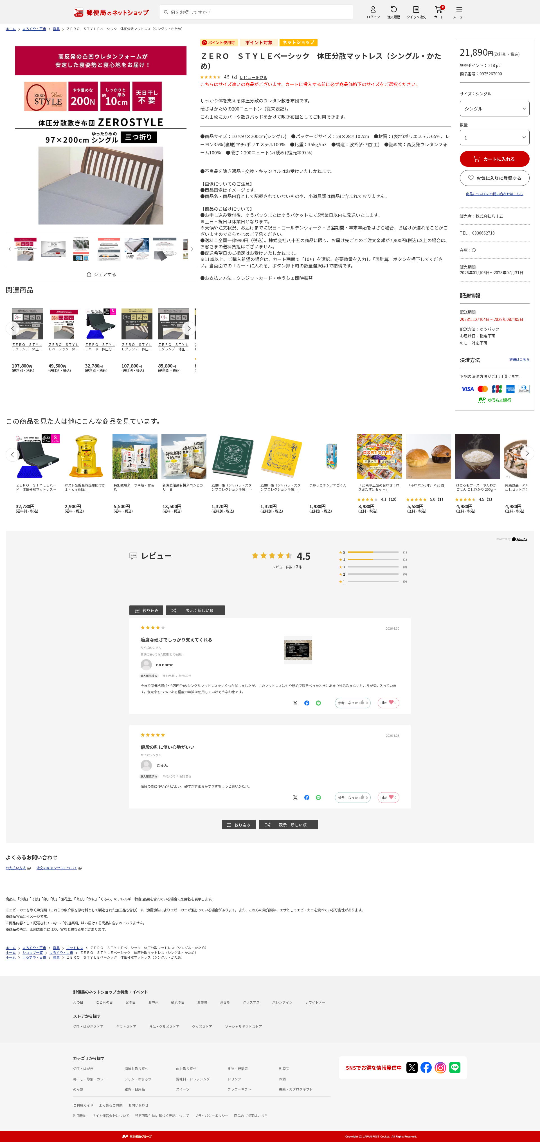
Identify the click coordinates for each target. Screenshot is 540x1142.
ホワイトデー (315, 1002)
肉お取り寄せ (186, 1068)
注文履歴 (393, 16)
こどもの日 (104, 1002)
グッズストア (202, 1026)
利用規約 (80, 1115)
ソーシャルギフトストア (243, 1026)
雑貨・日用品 (135, 1089)
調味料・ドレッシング (193, 1078)
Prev (10, 249)
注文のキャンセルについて (57, 867)
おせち (225, 1002)
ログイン (373, 16)
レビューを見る (253, 77)
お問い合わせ (138, 1105)
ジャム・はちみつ (138, 1078)
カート (439, 16)
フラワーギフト (239, 1089)
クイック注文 (416, 16)
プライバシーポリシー (211, 1115)
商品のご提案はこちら (251, 1115)
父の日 (130, 1002)
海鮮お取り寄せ (136, 1068)
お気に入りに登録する (498, 178)
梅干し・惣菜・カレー (90, 1078)
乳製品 (284, 1068)
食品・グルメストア (164, 1026)
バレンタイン (282, 1002)
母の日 (78, 1002)
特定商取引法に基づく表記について (162, 1115)
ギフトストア (126, 1026)
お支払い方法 (16, 867)
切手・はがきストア (88, 1026)
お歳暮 (202, 1002)
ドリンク (234, 1078)
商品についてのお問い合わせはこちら (494, 193)
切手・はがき (83, 1068)
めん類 (78, 1089)
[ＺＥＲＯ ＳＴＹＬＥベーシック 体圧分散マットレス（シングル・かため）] (25, 249)
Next (191, 249)
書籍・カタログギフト (296, 1089)
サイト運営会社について (110, 1115)
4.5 (304, 556)
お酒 (282, 1078)
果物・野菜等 (238, 1068)
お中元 (153, 1002)
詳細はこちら (519, 359)
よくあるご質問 (111, 1105)
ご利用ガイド (83, 1105)
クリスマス (251, 1002)
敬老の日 (177, 1002)
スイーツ (183, 1089)
